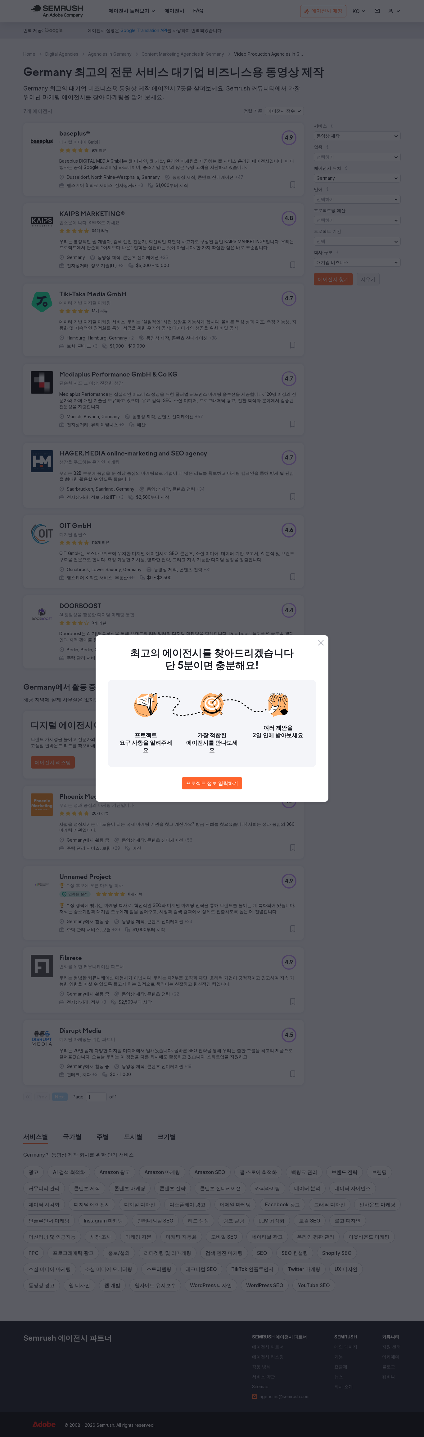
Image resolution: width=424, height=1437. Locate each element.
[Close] (320, 642)
